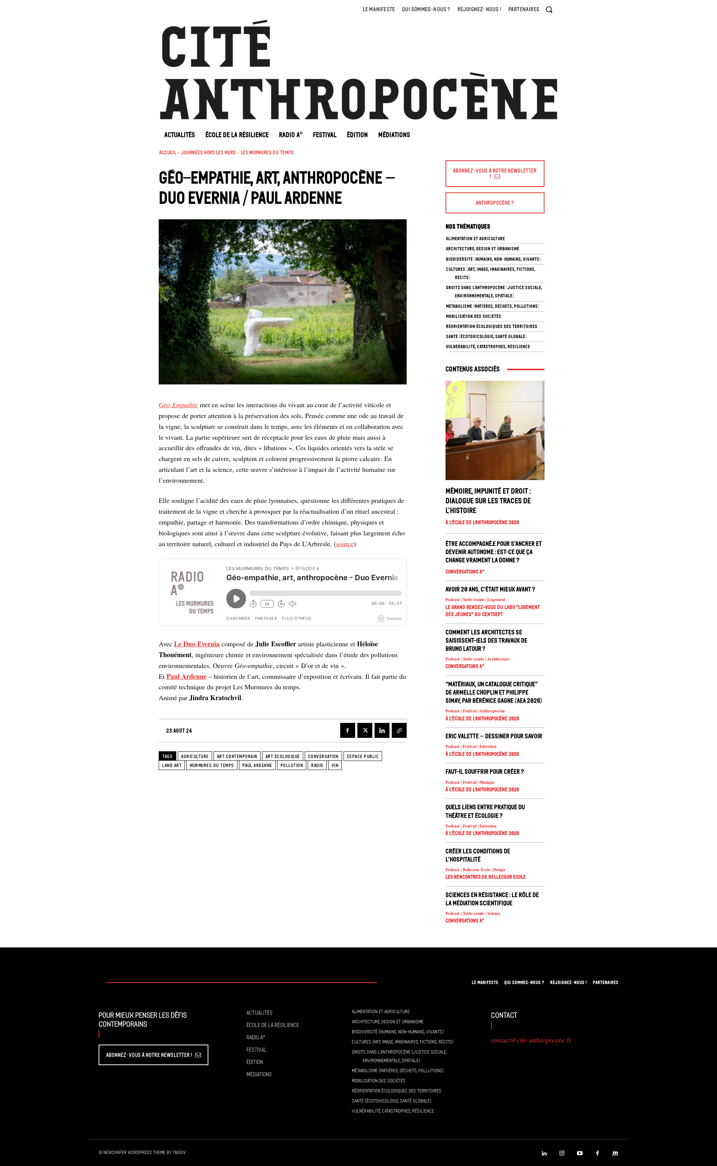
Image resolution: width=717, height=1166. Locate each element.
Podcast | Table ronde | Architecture (478, 659)
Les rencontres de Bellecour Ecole (486, 877)
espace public (363, 756)
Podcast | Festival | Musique (470, 782)
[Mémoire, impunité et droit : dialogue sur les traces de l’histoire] (495, 430)
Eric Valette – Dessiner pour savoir (494, 736)
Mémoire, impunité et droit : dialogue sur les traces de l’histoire (488, 500)
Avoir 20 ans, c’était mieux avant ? (490, 589)
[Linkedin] (382, 730)
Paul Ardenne (187, 676)
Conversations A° (465, 572)
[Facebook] (347, 730)
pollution (291, 765)
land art (171, 765)
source (345, 543)
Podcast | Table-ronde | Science (473, 913)
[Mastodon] (615, 1154)
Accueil (167, 152)
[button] (549, 9)
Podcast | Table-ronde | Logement (475, 600)
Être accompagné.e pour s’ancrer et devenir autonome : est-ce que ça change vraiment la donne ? (494, 552)
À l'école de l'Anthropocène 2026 (482, 522)
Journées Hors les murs (208, 152)
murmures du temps (212, 765)
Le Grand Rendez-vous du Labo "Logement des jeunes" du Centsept (493, 611)
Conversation (323, 756)
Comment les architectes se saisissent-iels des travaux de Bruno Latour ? (486, 640)
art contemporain (237, 756)
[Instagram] (562, 1154)
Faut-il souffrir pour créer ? (485, 771)
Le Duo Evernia (197, 644)
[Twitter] (364, 730)
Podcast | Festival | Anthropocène (475, 711)
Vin (335, 765)
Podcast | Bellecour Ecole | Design (475, 870)
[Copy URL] (399, 730)
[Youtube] (580, 1154)
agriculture (195, 756)
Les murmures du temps (267, 152)
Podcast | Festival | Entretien (471, 746)
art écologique (283, 756)
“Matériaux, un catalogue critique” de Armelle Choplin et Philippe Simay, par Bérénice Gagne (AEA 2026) (494, 692)
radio (317, 765)
